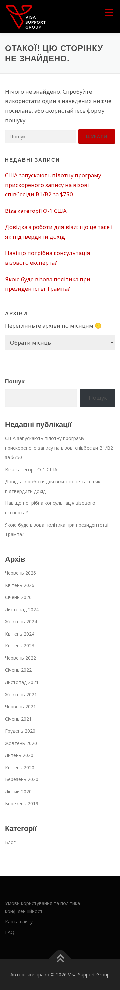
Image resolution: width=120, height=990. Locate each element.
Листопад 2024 (22, 609)
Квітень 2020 (19, 767)
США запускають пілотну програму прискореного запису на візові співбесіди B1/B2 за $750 (53, 184)
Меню (109, 12)
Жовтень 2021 (21, 694)
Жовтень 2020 (21, 743)
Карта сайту (19, 922)
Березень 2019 (21, 803)
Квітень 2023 (19, 645)
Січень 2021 (18, 719)
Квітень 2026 (19, 585)
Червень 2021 (20, 706)
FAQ (9, 932)
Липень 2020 (19, 755)
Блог (10, 842)
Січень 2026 (18, 597)
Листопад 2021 (22, 682)
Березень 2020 (21, 779)
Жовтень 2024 (21, 621)
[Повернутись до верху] (60, 959)
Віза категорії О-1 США (36, 210)
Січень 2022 (18, 670)
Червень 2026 (20, 573)
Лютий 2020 (18, 791)
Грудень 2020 (20, 731)
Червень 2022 (20, 658)
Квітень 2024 (19, 634)
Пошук (15, 381)
